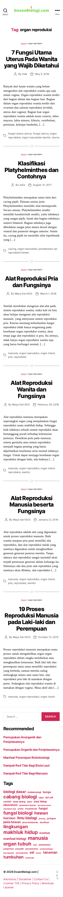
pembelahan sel (47, 248)
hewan (41, 813)
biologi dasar (14, 791)
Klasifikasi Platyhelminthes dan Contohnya (31, 170)
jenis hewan (12, 822)
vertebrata (29, 858)
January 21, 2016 (48, 519)
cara (41, 797)
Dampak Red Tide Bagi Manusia (25, 773)
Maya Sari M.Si (23, 293)
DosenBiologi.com (25, 871)
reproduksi (20, 356)
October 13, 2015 (48, 637)
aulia (22, 184)
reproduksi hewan (18, 252)
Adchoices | (11, 879)
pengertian (8, 849)
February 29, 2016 (48, 404)
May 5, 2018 (42, 74)
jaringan (51, 818)
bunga (47, 792)
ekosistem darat (44, 805)
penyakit (19, 849)
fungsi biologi (18, 813)
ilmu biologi (27, 818)
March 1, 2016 (48, 293)
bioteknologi (34, 792)
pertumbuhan (22, 853)
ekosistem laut (9, 809)
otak (35, 845)
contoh (7, 801)
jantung (42, 818)
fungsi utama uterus (20, 133)
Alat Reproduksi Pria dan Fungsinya (31, 281)
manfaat (44, 833)
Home (23, 43)
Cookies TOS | (12, 883)
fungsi (43, 808)
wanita (26, 472)
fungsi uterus (41, 133)
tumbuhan (13, 856)
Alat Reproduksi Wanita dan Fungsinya (31, 389)
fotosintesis (31, 808)
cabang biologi (20, 797)
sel (32, 852)
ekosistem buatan (27, 805)
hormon (9, 818)
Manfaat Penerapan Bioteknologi (26, 757)
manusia (13, 353)
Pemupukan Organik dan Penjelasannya (31, 749)
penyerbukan (31, 849)
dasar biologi (19, 801)
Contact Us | (41, 879)
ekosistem (10, 805)
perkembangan (46, 849)
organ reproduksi (27, 248)
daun (29, 801)
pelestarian (44, 844)
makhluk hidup (20, 832)
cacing (12, 248)
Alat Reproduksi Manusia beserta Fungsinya (31, 504)
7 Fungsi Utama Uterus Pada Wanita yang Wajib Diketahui (31, 59)
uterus (55, 137)
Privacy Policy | (31, 883)
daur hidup (40, 801)
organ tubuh (47, 353)
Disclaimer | (26, 879)
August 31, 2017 (42, 184)
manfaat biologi (14, 838)
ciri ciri (49, 797)
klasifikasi (44, 822)
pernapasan (8, 853)
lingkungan (15, 826)
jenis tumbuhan (30, 822)
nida (24, 74)
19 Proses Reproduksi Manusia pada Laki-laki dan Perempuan (31, 619)
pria (10, 356)
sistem (38, 853)
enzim (21, 808)
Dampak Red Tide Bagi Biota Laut (26, 765)
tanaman (50, 852)
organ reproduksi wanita (36, 137)
